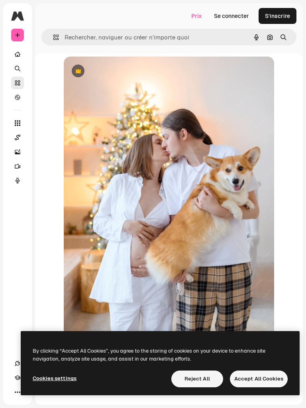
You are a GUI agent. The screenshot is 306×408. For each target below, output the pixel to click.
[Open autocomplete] (53, 37)
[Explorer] (17, 97)
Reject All (197, 378)
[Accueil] (17, 54)
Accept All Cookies (258, 378)
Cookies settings (54, 378)
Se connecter (231, 16)
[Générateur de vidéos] (17, 166)
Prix (196, 16)
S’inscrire (277, 16)
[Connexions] (17, 363)
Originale (116, 71)
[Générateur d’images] (17, 151)
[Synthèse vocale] (17, 180)
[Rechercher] (17, 68)
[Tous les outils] (17, 123)
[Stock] (17, 82)
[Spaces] (17, 137)
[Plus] (17, 392)
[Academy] (17, 377)
